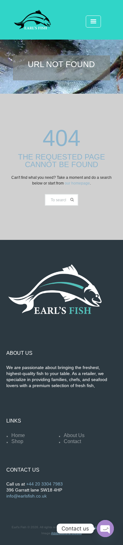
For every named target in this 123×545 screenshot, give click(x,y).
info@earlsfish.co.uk (26, 496)
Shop (17, 441)
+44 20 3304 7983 (44, 484)
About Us (74, 435)
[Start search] (72, 200)
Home (18, 435)
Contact (72, 441)
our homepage (77, 183)
